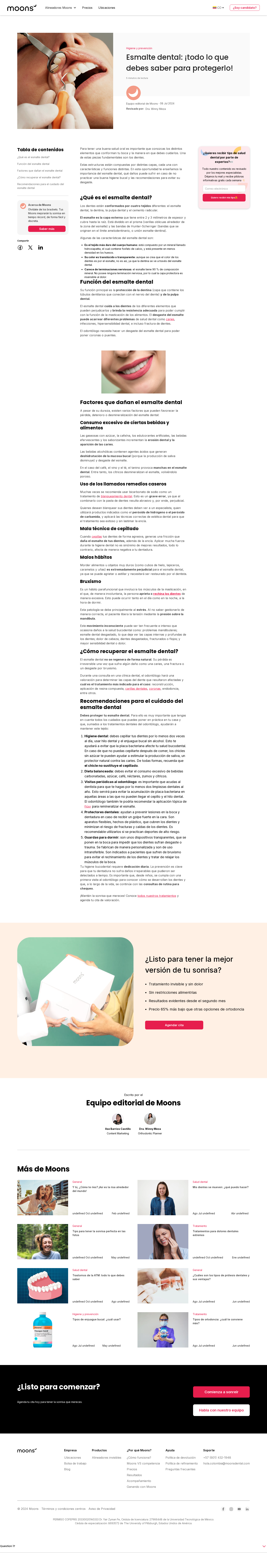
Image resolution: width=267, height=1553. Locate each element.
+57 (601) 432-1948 (217, 1457)
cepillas (97, 536)
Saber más (46, 229)
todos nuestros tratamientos (156, 896)
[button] (60, 7)
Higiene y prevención (139, 48)
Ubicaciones (106, 7)
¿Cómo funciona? (139, 1457)
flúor (87, 806)
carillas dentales (136, 688)
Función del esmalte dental (33, 163)
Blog (67, 1469)
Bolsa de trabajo (75, 1463)
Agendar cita (174, 1025)
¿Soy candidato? (245, 7)
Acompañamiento (139, 1481)
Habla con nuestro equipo (221, 1410)
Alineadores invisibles (106, 1457)
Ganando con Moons (141, 1487)
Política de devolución (180, 1457)
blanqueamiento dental (116, 496)
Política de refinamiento (181, 1463)
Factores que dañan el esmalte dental (39, 170)
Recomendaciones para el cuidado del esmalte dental (40, 186)
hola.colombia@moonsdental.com (226, 1463)
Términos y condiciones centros (63, 1509)
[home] (21, 7)
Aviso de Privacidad (101, 1509)
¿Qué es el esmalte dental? (33, 157)
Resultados (134, 1475)
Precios (87, 7)
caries (170, 319)
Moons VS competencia (143, 1463)
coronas (155, 688)
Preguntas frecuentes (180, 1469)
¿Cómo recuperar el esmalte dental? (39, 177)
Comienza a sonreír (221, 1392)
